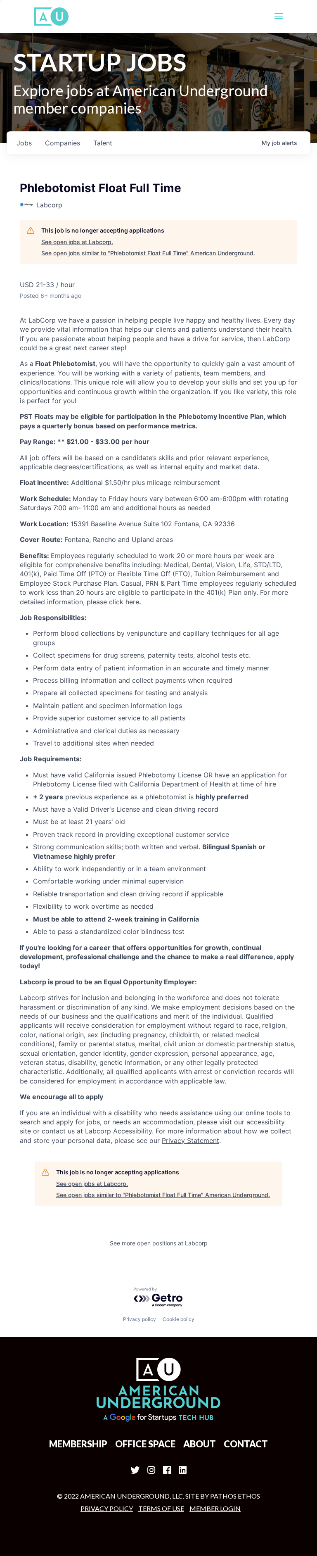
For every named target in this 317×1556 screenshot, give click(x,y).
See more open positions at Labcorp (159, 1243)
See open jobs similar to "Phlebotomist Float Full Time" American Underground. (148, 253)
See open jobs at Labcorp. (77, 241)
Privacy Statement (190, 1140)
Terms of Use (161, 1508)
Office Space (145, 1443)
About (199, 1443)
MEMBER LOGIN (215, 1508)
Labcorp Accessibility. (119, 1131)
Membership (78, 1443)
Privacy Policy (106, 1508)
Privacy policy (139, 1319)
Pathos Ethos (235, 1496)
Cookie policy (178, 1319)
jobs (24, 143)
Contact (246, 1443)
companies (62, 143)
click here (124, 602)
